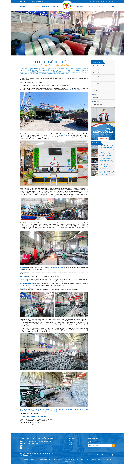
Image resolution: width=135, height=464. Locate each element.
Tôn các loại (96, 80)
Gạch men (96, 101)
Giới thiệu (35, 7)
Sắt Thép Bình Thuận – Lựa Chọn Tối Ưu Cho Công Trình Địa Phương (106, 147)
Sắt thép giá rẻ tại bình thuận (56, 459)
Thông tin (90, 7)
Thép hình (96, 73)
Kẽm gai (95, 97)
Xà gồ (95, 90)
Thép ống (96, 83)
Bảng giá (79, 7)
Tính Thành (29, 455)
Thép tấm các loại (98, 66)
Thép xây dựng (97, 76)
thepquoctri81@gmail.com (109, 1)
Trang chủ (24, 7)
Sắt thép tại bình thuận (41, 459)
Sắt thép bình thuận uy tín (104, 459)
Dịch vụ (55, 7)
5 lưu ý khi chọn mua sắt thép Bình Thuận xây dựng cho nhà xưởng (106, 172)
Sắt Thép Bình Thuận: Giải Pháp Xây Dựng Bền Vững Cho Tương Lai (106, 160)
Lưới (94, 94)
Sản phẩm (45, 7)
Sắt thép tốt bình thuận (90, 459)
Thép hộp (96, 69)
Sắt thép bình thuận (29, 459)
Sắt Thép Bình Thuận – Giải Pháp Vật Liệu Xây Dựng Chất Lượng (106, 153)
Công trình (101, 7)
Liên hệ (111, 7)
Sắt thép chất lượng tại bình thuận (74, 459)
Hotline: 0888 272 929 (94, 1)
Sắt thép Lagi (67, 461)
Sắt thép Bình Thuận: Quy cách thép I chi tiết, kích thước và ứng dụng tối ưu (106, 166)
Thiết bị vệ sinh (97, 104)
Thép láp (95, 87)
